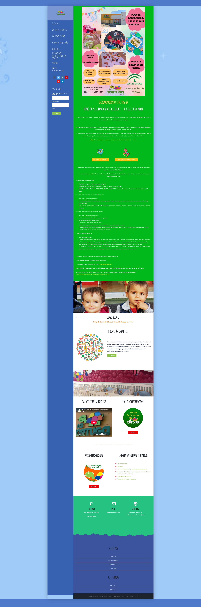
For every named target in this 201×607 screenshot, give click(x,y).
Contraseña (55, 101)
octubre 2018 (113, 564)
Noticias (113, 585)
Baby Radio (120, 466)
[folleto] (133, 408)
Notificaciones (113, 589)
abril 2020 (113, 556)
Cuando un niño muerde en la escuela (127, 479)
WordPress (136, 596)
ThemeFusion (115, 596)
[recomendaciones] (94, 462)
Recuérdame (57, 108)
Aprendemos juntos (122, 463)
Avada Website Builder (105, 596)
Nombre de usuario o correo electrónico (59, 93)
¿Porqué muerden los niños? (124, 476)
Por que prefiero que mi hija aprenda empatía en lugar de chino (133, 469)
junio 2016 (113, 568)
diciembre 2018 (113, 560)
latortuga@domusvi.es (105, 264)
